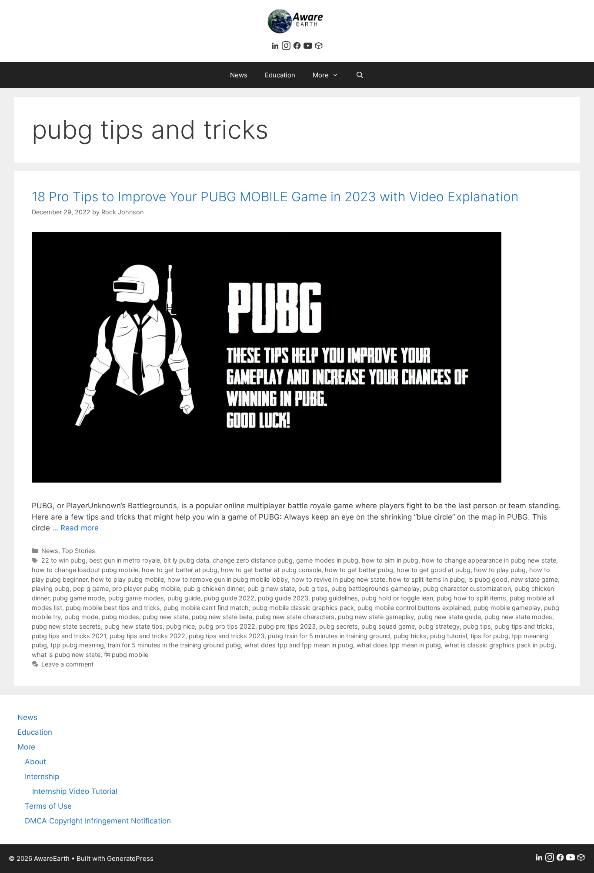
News (238, 75)
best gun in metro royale (124, 560)
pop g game (91, 588)
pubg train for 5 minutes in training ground (329, 636)
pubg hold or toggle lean (397, 598)
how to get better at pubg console (271, 569)
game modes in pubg (327, 560)
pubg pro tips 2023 (287, 626)
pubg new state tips (133, 626)
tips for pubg (489, 636)
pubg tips (477, 626)
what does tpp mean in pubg (399, 645)
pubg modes (120, 616)
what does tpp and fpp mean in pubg (298, 645)
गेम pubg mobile (126, 654)
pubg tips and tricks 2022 (147, 636)
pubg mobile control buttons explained (413, 607)
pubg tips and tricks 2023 (226, 636)
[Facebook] (298, 47)
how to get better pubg (359, 569)
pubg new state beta (222, 616)
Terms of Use (48, 806)
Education (280, 75)
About (35, 761)
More (321, 75)
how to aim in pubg (390, 560)
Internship (42, 776)
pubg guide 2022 (229, 598)
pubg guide (183, 598)
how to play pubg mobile (127, 579)
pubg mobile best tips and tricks (113, 607)
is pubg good (487, 579)
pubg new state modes (518, 616)
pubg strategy (439, 626)
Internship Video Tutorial (74, 791)
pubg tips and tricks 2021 (69, 636)
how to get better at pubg (179, 569)
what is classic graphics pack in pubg (499, 645)
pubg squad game (388, 626)
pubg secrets (338, 626)
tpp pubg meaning (77, 645)
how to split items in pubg (427, 579)
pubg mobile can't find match (206, 607)
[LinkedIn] (276, 47)
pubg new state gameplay (376, 616)
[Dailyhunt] (318, 47)
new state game (534, 579)
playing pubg (51, 588)
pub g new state (271, 588)
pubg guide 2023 (283, 598)
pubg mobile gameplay (507, 607)
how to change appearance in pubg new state (489, 560)
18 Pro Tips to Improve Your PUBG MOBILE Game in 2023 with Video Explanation (275, 196)
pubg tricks (410, 636)
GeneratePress (130, 858)
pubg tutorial (448, 636)
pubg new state (165, 616)
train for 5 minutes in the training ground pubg (174, 645)
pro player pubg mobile (146, 588)
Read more (79, 527)
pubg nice (180, 626)
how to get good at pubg (434, 569)
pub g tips (313, 588)
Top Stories (78, 550)
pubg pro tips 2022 (226, 626)
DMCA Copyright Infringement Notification (98, 820)
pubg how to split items (471, 598)
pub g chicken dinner (214, 588)
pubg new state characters (295, 616)
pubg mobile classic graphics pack (303, 607)
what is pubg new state (66, 654)
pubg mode (81, 616)
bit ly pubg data (186, 560)
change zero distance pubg (253, 560)
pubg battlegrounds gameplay (375, 588)
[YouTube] (309, 47)
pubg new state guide (449, 616)
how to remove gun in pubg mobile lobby (227, 579)
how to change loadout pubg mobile (85, 569)
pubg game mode (79, 598)
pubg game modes (136, 598)
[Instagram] (287, 47)
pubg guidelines (335, 598)
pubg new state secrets (66, 626)
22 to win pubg (63, 560)
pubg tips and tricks (523, 626)
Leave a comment (67, 664)
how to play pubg (500, 569)
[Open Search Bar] (360, 75)
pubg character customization (467, 588)
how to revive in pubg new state (338, 579)
